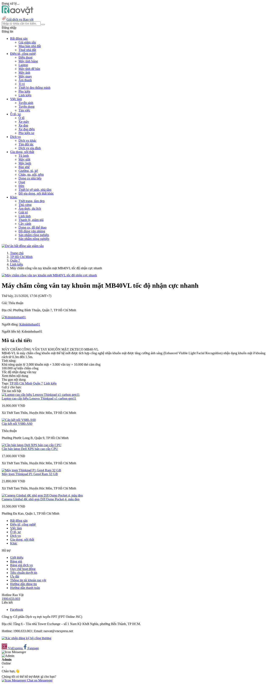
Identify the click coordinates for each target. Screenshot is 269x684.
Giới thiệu (16, 557)
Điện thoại (25, 57)
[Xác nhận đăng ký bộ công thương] (26, 638)
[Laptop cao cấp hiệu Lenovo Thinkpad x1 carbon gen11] (41, 394)
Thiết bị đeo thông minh (34, 87)
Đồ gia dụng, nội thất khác (36, 193)
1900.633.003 (11, 598)
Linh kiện (24, 95)
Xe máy (23, 121)
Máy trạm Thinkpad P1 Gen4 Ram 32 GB (30, 474)
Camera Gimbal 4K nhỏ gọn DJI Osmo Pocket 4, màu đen (40, 499)
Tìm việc (24, 110)
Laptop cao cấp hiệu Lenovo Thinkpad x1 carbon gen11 (39, 398)
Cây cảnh (24, 223)
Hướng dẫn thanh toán (25, 588)
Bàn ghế (24, 167)
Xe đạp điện (26, 129)
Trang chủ (17, 253)
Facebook (16, 609)
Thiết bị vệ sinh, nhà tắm (34, 189)
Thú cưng (25, 205)
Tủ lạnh (23, 155)
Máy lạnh (24, 163)
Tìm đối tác (26, 144)
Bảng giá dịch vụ (21, 565)
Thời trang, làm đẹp (31, 201)
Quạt (21, 182)
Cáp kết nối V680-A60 (17, 423)
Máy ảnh (24, 72)
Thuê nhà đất (27, 50)
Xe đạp (23, 125)
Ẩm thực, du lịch (29, 208)
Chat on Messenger (39, 680)
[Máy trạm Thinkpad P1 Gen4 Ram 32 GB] (31, 470)
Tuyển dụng (26, 106)
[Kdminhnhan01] (14, 317)
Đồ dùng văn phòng (31, 231)
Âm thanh (25, 80)
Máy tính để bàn (29, 69)
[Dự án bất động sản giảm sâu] (23, 246)
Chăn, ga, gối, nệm (31, 174)
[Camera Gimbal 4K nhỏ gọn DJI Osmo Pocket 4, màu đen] (42, 495)
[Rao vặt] (17, 14)
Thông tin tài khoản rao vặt (28, 580)
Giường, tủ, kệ (28, 171)
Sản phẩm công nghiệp (33, 235)
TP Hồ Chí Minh (21, 257)
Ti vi (21, 84)
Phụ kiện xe (26, 133)
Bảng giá (16, 561)
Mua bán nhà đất (29, 46)
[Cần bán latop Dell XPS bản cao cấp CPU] (31, 445)
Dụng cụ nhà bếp (29, 178)
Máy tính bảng (28, 61)
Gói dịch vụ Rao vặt (20, 19)
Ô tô (21, 118)
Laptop (23, 65)
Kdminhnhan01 (29, 324)
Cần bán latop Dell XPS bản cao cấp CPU (30, 449)
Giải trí (23, 212)
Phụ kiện (24, 91)
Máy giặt (24, 159)
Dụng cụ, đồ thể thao (32, 227)
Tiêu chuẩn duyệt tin (23, 572)
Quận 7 (15, 260)
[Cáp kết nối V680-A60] (19, 420)
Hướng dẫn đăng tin (23, 584)
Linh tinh (24, 216)
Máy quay (25, 76)
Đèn (21, 186)
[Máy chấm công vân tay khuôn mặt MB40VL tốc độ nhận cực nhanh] (49, 275)
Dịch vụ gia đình (29, 148)
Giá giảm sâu (27, 42)
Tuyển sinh (25, 103)
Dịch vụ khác (27, 140)
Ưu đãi (14, 576)
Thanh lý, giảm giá (31, 220)
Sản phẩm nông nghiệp (33, 239)
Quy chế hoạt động (23, 569)
